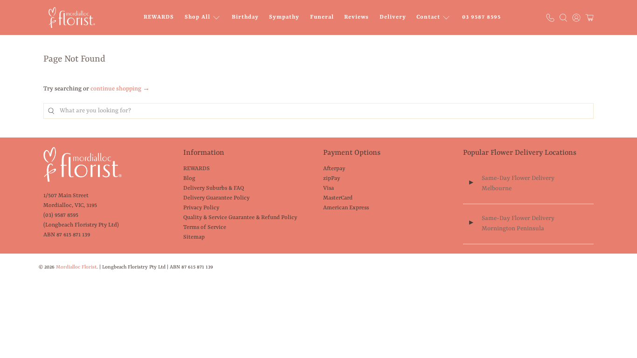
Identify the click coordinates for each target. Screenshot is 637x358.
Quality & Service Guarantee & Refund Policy (240, 217)
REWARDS (159, 17)
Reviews (356, 17)
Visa (328, 188)
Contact (428, 17)
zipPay (331, 178)
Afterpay (334, 168)
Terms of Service (204, 227)
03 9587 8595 (481, 17)
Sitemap (194, 237)
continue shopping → (120, 88)
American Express (346, 208)
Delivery (393, 17)
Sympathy (284, 17)
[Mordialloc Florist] (71, 17)
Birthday (245, 17)
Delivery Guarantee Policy (216, 198)
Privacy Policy (201, 208)
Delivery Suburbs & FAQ (213, 188)
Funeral (322, 17)
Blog (189, 178)
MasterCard (338, 198)
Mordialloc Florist (76, 267)
